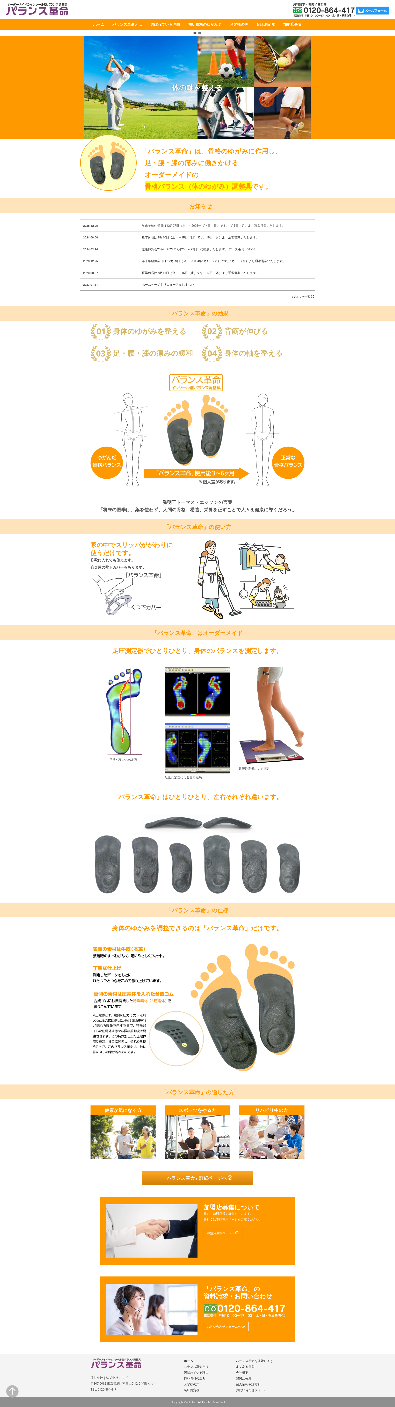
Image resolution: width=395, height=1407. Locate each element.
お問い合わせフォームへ (224, 1326)
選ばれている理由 (165, 24)
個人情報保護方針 (248, 1384)
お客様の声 (239, 24)
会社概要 (242, 1372)
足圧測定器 (266, 24)
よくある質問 (245, 1366)
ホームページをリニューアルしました (168, 284)
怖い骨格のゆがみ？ (205, 24)
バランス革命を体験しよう (254, 1360)
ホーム (98, 24)
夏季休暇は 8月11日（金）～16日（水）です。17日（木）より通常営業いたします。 (200, 273)
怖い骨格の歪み (195, 1378)
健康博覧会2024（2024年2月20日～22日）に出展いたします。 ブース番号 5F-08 (198, 249)
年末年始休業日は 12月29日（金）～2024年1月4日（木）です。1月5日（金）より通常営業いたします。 (214, 261)
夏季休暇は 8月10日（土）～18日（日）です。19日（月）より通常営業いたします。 (200, 237)
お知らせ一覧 (301, 296)
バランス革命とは (127, 24)
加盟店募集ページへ (221, 1233)
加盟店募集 (292, 24)
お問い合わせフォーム (251, 1390)
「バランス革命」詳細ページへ (194, 1178)
